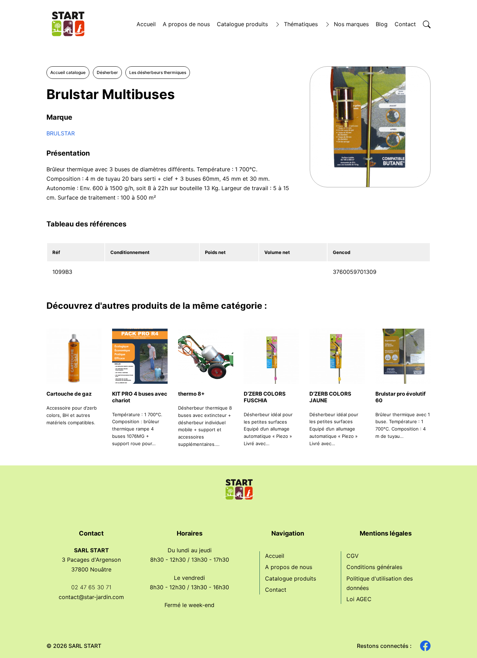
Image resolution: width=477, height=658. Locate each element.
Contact (405, 24)
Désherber (107, 72)
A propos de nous (186, 24)
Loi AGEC (359, 599)
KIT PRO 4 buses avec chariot (139, 397)
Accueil (146, 24)
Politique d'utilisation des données (379, 583)
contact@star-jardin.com (91, 596)
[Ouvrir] (427, 24)
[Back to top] (459, 640)
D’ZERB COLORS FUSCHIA (265, 397)
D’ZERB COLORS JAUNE (330, 397)
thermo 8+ (191, 393)
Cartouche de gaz (69, 393)
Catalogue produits (242, 24)
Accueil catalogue (68, 72)
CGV (352, 555)
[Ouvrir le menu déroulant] (277, 24)
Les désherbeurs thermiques (157, 72)
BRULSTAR (60, 133)
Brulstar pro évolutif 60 (400, 397)
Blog (382, 24)
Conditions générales (374, 566)
